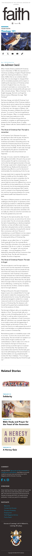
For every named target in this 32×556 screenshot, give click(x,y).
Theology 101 (8, 31)
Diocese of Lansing (9, 510)
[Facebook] (2, 480)
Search (17, 23)
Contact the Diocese (10, 508)
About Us (7, 506)
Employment (8, 513)
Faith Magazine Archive (11, 515)
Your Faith (5, 29)
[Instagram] (8, 480)
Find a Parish (8, 517)
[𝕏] (5, 480)
